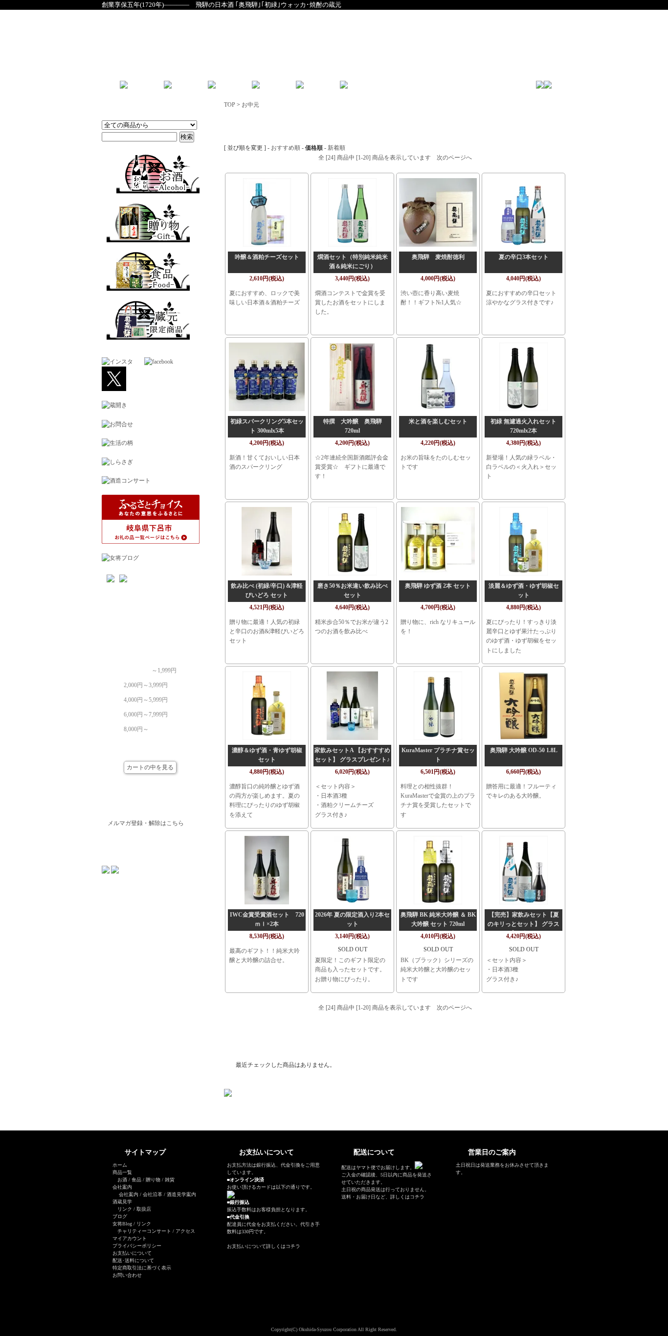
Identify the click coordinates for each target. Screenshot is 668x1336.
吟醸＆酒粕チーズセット (267, 256)
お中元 (250, 104)
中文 (402, 88)
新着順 (336, 147)
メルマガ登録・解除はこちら (146, 823)
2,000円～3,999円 (146, 682)
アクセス (185, 1231)
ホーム (119, 1165)
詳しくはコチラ (283, 1246)
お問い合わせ (127, 1275)
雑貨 (170, 1179)
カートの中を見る (150, 767)
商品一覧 (122, 1172)
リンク (124, 1209)
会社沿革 (152, 1194)
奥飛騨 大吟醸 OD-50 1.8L (523, 750)
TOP (229, 104)
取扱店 (143, 1209)
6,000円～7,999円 (146, 711)
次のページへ (454, 157)
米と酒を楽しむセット (438, 421)
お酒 (122, 1179)
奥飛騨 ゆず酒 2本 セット (438, 585)
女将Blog (122, 1223)
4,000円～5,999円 (146, 696)
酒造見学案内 (181, 1194)
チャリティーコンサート (144, 1231)
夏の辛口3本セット (524, 256)
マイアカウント (129, 1238)
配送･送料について (133, 1260)
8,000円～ (136, 726)
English (378, 88)
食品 (136, 1179)
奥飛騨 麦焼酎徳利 (441, 256)
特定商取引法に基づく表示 (141, 1267)
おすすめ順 (285, 147)
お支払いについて (132, 1253)
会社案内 (128, 1194)
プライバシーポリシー (136, 1245)
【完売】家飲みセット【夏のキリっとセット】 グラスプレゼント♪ (523, 924)
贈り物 (153, 1179)
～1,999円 (164, 667)
